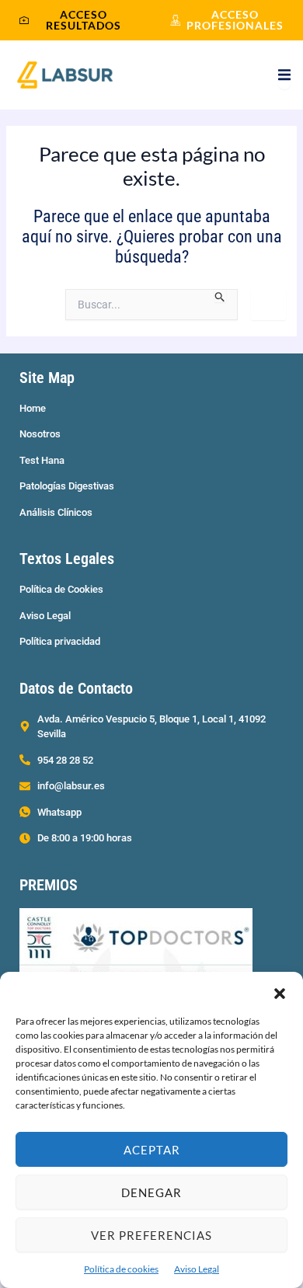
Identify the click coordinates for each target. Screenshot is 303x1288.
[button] (279, 991)
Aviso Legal (196, 1269)
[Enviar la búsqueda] (220, 295)
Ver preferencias (151, 1235)
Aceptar (152, 1150)
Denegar (151, 1192)
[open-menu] (284, 74)
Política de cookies (121, 1269)
